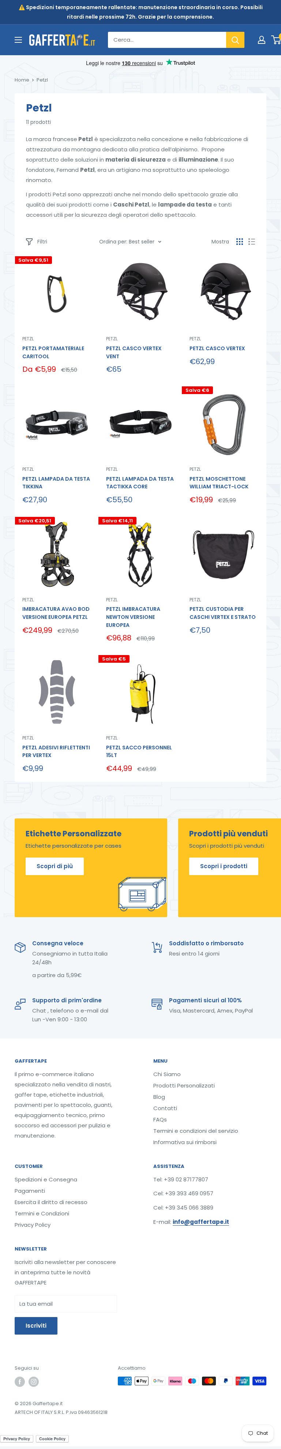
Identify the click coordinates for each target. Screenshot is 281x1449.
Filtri (42, 241)
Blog (159, 1097)
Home (22, 79)
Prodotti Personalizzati (184, 1085)
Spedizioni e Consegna (46, 1179)
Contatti (165, 1108)
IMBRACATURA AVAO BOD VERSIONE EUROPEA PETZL (56, 613)
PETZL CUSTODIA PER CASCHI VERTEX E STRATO (223, 613)
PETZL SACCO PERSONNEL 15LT (139, 751)
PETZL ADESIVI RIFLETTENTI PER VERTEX (56, 751)
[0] (276, 39)
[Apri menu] (18, 40)
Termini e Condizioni (42, 1213)
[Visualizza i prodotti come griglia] (239, 241)
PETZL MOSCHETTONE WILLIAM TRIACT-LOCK (219, 483)
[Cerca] (235, 40)
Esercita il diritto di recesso (51, 1202)
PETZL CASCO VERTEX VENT (134, 352)
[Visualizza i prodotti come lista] (251, 241)
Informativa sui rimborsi (185, 1142)
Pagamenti (30, 1191)
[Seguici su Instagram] (34, 1382)
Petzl (28, 339)
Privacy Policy (32, 1225)
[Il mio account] (261, 40)
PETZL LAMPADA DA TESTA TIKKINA (56, 483)
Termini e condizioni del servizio (195, 1131)
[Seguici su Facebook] (20, 1382)
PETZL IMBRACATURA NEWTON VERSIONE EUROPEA (133, 616)
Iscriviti (36, 1325)
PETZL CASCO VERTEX (217, 348)
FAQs (160, 1119)
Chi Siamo (167, 1074)
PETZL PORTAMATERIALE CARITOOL (53, 352)
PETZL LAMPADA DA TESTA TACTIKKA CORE (140, 483)
